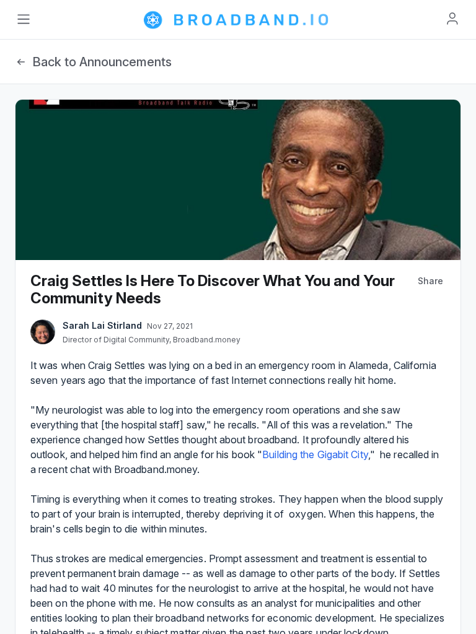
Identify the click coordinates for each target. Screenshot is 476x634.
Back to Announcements (102, 61)
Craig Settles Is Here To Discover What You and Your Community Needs (212, 289)
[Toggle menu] (23, 19)
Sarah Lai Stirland (102, 325)
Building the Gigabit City (315, 454)
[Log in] (452, 18)
